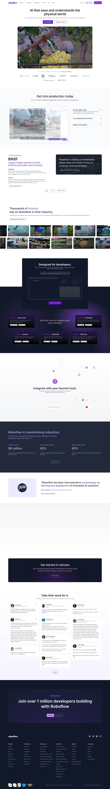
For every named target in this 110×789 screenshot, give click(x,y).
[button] (22, 2)
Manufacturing (59, 766)
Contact (90, 756)
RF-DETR (74, 746)
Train (9, 751)
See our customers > (67, 71)
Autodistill (26, 749)
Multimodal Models (76, 761)
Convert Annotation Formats (47, 759)
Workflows (10, 749)
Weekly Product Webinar (46, 756)
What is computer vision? (46, 754)
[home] (12, 3)
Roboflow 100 (27, 756)
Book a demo (89, 2)
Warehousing (59, 776)
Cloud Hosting (11, 759)
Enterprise (10, 766)
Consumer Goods (60, 754)
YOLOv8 (74, 756)
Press (89, 754)
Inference (26, 754)
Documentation (43, 746)
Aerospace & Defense (61, 749)
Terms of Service (49, 785)
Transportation (59, 774)
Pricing (44, 2)
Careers (90, 751)
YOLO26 (74, 751)
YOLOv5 (74, 759)
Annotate (10, 754)
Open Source (27, 759)
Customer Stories (60, 746)
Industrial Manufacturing (62, 761)
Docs (49, 2)
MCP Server (43, 766)
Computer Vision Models (46, 761)
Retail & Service (60, 771)
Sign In (82, 2)
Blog (53, 2)
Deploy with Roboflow (55, 302)
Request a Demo (60, 22)
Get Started (98, 2)
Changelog (42, 751)
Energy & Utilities (60, 756)
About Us (90, 746)
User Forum (43, 749)
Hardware (26, 761)
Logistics (58, 764)
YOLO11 (74, 754)
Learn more (55, 462)
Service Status (91, 759)
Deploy (10, 746)
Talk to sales (55, 575)
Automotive (58, 751)
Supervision (27, 751)
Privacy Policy (64, 785)
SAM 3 (73, 749)
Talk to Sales (59, 715)
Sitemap (70, 785)
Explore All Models (76, 764)
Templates (26, 764)
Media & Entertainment (61, 769)
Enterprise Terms (56, 785)
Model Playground (44, 764)
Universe (10, 756)
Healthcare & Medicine (61, 759)
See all (55, 672)
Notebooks (26, 746)
